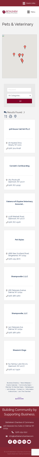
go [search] (20, 101)
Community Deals (25, 385)
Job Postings (11, 389)
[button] (14, 54)
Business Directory (13, 383)
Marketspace (29, 387)
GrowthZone (28, 454)
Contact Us (20, 389)
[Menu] (29, 3)
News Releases (25, 383)
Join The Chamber (24, 391)
